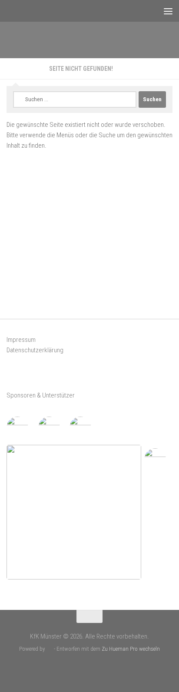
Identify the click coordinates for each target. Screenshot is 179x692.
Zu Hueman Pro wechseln (131, 649)
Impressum (21, 340)
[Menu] (168, 11)
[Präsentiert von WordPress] (49, 649)
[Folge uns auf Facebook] (82, 667)
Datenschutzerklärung (35, 350)
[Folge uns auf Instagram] (96, 667)
